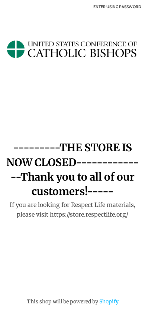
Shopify (109, 301)
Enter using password (117, 6)
